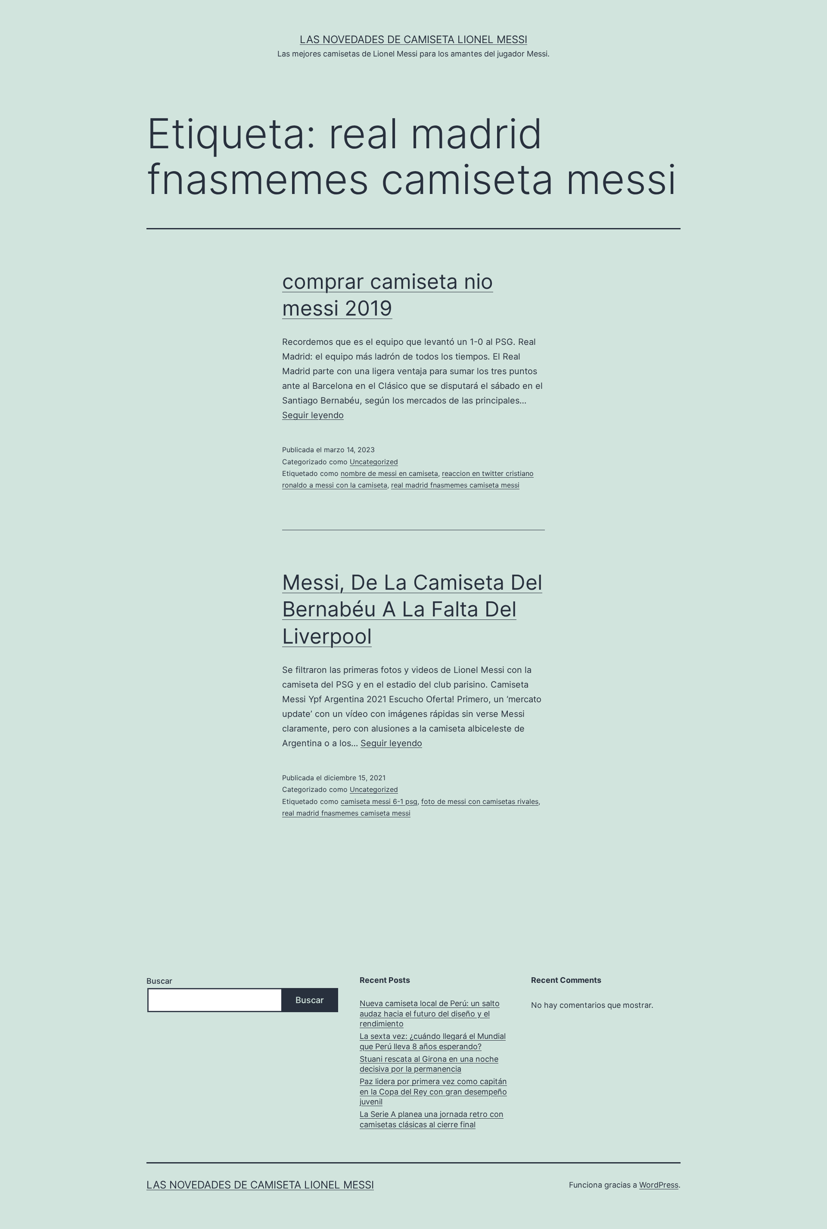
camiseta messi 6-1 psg (379, 801)
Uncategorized (374, 461)
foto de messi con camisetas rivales (479, 801)
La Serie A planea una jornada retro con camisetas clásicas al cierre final (432, 1119)
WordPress (658, 1184)
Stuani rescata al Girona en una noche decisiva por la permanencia (429, 1063)
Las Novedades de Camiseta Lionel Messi (413, 39)
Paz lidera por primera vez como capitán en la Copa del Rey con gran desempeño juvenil (433, 1091)
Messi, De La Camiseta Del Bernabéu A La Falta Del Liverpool (412, 609)
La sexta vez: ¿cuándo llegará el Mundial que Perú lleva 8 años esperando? (433, 1041)
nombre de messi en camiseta (389, 473)
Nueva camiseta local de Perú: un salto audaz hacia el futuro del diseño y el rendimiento (430, 1013)
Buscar (159, 980)
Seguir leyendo (313, 415)
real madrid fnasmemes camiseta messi (455, 485)
